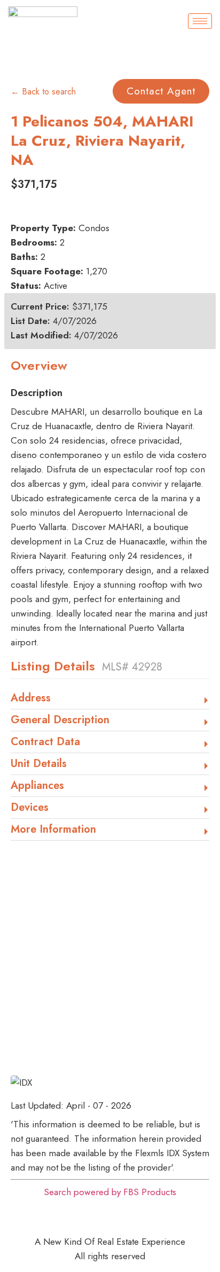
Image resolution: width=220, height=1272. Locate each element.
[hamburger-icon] (200, 21)
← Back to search (43, 91)
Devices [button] (30, 808)
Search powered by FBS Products (110, 1192)
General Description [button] (60, 721)
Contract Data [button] (45, 742)
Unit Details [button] (39, 764)
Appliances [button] (37, 786)
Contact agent (161, 91)
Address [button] (31, 699)
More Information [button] (53, 830)
